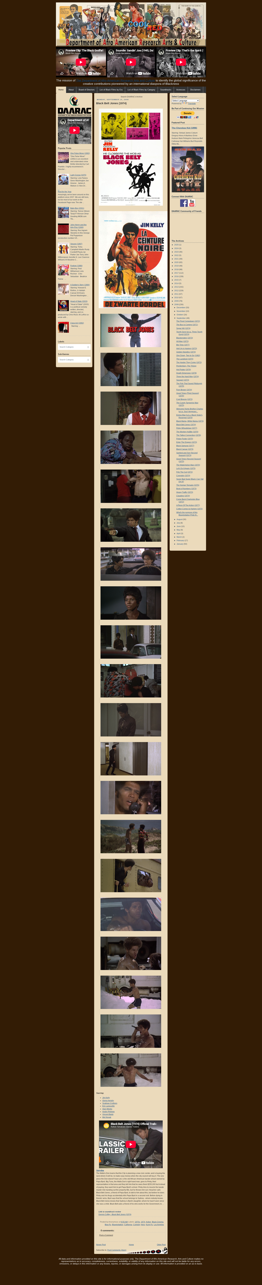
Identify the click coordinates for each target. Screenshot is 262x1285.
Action (148, 1222)
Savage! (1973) (182, 380)
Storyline (100, 1170)
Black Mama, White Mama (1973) (190, 421)
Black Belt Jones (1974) (111, 103)
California (128, 1225)
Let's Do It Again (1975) (185, 468)
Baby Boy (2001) (77, 208)
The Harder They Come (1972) (189, 362)
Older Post (161, 1245)
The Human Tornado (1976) (187, 485)
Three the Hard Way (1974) (187, 377)
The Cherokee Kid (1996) (184, 128)
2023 (176, 252)
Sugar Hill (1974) (183, 328)
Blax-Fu (108, 1225)
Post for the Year (64, 192)
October (180, 315)
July (178, 523)
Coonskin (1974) (183, 476)
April (179, 533)
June (179, 526)
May (179, 530)
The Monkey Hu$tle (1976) (187, 432)
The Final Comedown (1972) (188, 321)
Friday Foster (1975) (184, 439)
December (181, 308)
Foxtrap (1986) (76, 266)
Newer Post (101, 1245)
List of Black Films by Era (111, 90)
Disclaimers (195, 90)
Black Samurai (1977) (185, 446)
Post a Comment (106, 1235)
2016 (176, 276)
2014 (176, 283)
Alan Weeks (107, 1109)
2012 (176, 291)
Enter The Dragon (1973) (186, 442)
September (181, 318)
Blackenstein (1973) (184, 338)
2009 (176, 301)
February (181, 540)
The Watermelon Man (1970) (188, 465)
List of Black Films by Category (141, 90)
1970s (137, 1222)
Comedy (136, 1225)
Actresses (180, 90)
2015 (176, 280)
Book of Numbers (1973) (186, 489)
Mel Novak (106, 1117)
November (181, 311)
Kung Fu (149, 1225)
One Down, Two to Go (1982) (188, 355)
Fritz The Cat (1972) (184, 472)
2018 (176, 269)
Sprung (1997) (76, 244)
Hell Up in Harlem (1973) (186, 348)
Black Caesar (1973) (184, 449)
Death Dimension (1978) (186, 373)
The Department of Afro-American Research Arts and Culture (115, 80)
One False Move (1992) (80, 153)
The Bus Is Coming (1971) (187, 325)
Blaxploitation (117, 1225)
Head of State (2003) (78, 301)
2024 (176, 248)
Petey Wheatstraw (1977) (186, 428)
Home (131, 1245)
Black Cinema (157, 1222)
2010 (176, 297)
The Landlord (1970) (184, 359)
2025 (176, 245)
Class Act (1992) (77, 323)
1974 (143, 1222)
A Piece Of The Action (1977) (188, 505)
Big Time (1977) (183, 345)
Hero (143, 1225)
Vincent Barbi (107, 1114)
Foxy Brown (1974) (184, 390)
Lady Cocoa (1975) (78, 175)
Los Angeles (159, 1225)
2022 (176, 255)
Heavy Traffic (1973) (184, 492)
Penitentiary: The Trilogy (186, 366)
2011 (176, 294)
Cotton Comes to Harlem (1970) (189, 509)
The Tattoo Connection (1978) (188, 435)
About (71, 90)
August (180, 519)
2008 (176, 304)
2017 (176, 273)
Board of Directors (87, 90)
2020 (176, 262)
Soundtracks (165, 90)
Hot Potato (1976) (183, 370)
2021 (176, 259)
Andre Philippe (108, 1112)
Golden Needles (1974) (186, 352)
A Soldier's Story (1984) (80, 285)
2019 (176, 266)
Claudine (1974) (183, 496)
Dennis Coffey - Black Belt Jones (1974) (115, 1214)
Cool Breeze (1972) (184, 399)
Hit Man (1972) (182, 341)
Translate (192, 104)
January (180, 544)
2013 (176, 287)
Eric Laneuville (108, 1106)
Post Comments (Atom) (116, 1250)
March (179, 537)
